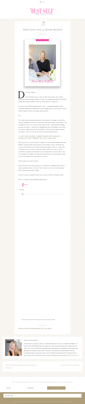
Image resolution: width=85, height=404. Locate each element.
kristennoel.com (74, 355)
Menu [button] (43, 2)
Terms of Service (68, 401)
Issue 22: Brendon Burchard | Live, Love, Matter (38, 328)
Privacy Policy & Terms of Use (53, 401)
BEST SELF (42, 11)
